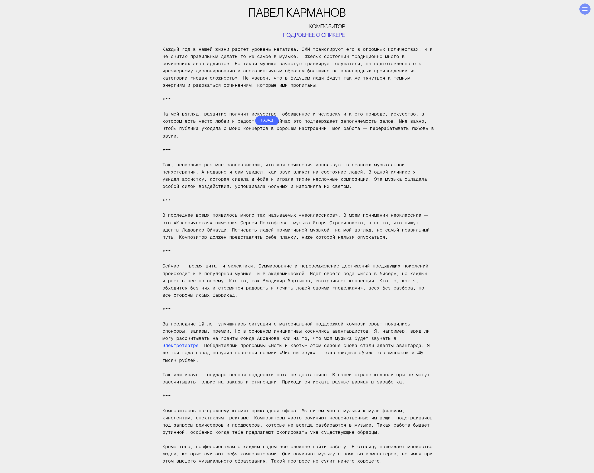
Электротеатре (180, 345)
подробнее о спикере (314, 35)
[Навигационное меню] (585, 9)
